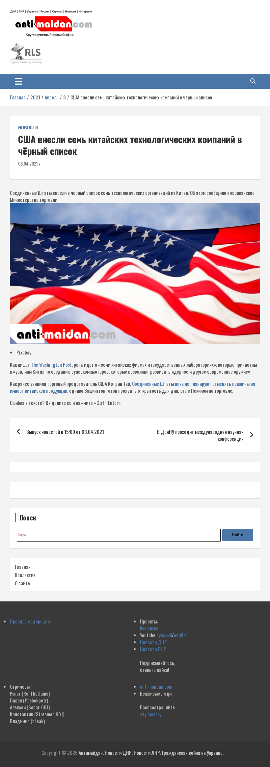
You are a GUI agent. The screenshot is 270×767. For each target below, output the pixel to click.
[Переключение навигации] (18, 81)
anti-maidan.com (156, 686)
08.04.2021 (28, 163)
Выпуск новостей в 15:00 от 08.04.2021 (65, 431)
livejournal (149, 628)
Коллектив (25, 574)
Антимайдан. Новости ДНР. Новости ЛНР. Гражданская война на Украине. (151, 752)
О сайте (22, 583)
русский (164, 635)
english (181, 635)
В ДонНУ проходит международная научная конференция (200, 435)
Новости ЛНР (153, 648)
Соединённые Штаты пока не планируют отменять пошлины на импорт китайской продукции (132, 387)
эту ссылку (150, 714)
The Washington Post (51, 364)
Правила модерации (30, 621)
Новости (28, 127)
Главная (23, 566)
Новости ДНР (153, 642)
